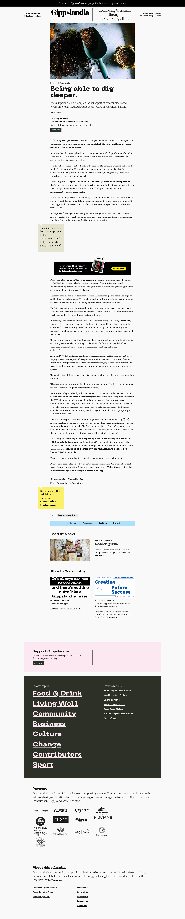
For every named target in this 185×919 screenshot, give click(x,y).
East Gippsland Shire (67, 515)
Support (56, 130)
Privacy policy (41, 897)
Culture (47, 734)
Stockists (82, 892)
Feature (53, 83)
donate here (121, 3)
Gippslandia (62, 119)
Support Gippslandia (150, 16)
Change (47, 744)
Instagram (48, 505)
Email (116, 523)
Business (49, 724)
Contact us (83, 888)
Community (64, 83)
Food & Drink (57, 693)
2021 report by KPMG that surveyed (98, 439)
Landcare (125, 321)
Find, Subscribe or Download (66, 483)
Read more (99, 555)
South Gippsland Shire (118, 714)
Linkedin (82, 906)
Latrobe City (112, 700)
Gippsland (110, 718)
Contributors (57, 755)
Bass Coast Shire (114, 704)
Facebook (47, 501)
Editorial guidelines (45, 888)
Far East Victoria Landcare (81, 280)
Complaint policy (43, 892)
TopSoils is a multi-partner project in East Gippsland (99, 182)
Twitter (103, 523)
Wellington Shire (115, 695)
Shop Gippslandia (152, 13)
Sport (43, 765)
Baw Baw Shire (113, 709)
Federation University (80, 397)
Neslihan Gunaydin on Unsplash (72, 121)
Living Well (55, 704)
